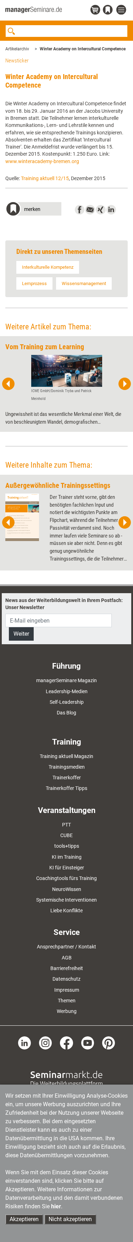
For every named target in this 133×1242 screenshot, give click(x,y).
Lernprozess (34, 283)
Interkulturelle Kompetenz (47, 267)
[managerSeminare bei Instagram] (45, 1042)
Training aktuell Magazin (66, 756)
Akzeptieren (24, 1219)
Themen (67, 1000)
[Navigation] (122, 10)
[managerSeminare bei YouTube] (88, 1042)
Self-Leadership (67, 702)
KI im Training (67, 857)
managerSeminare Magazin (66, 680)
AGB (67, 957)
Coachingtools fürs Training (66, 878)
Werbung (67, 1011)
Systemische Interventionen (66, 900)
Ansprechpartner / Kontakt (66, 946)
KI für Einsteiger (66, 867)
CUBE (66, 835)
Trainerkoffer (66, 777)
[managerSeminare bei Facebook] (66, 1042)
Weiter (21, 633)
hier (56, 1206)
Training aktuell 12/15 (45, 178)
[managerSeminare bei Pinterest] (108, 1042)
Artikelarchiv (17, 48)
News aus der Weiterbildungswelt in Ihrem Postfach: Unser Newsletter (64, 603)
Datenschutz (66, 979)
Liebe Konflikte (66, 910)
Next (124, 384)
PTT (66, 825)
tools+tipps (66, 846)
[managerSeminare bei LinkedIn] (24, 1042)
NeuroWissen (66, 889)
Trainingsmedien (67, 767)
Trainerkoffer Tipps (66, 788)
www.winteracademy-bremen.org (42, 161)
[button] (33, 209)
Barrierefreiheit (66, 968)
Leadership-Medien (67, 691)
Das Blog (66, 712)
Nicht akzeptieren (70, 1219)
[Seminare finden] (66, 1078)
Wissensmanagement (84, 283)
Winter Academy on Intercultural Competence (83, 48)
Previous (8, 384)
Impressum (66, 990)
